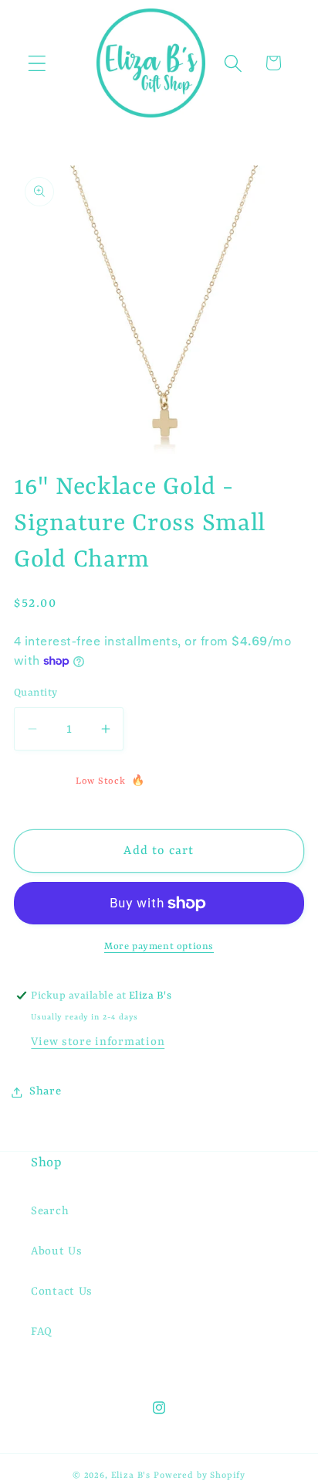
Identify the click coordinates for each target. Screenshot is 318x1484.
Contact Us (62, 1291)
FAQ (41, 1332)
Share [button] (45, 1091)
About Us (57, 1251)
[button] (37, 63)
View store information (97, 1042)
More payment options (159, 946)
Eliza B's (131, 1475)
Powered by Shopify (199, 1475)
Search (50, 1211)
